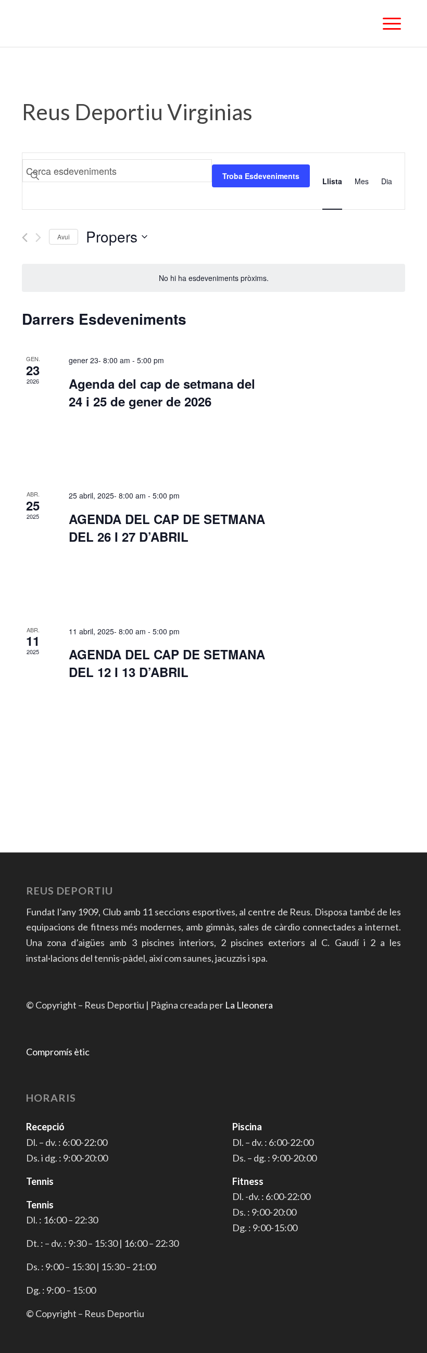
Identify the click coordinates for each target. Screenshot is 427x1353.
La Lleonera (249, 1005)
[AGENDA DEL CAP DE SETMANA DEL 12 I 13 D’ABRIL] (350, 681)
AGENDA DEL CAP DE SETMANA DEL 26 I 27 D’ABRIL (167, 527)
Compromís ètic (58, 1051)
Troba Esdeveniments (260, 176)
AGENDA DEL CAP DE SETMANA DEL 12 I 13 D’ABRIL (167, 663)
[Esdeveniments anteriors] (25, 237)
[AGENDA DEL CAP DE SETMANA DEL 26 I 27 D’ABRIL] (350, 545)
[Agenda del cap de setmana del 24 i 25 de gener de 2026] (350, 409)
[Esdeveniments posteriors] (38, 237)
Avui (63, 236)
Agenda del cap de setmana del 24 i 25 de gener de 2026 (162, 392)
